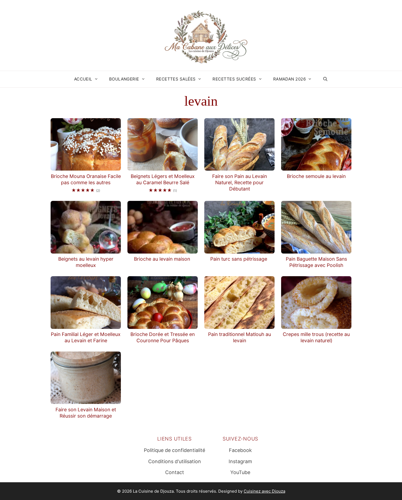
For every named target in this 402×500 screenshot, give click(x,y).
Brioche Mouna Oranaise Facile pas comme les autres (86, 179)
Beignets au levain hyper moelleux (85, 262)
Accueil (83, 79)
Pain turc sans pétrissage (239, 259)
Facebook (240, 450)
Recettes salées (176, 79)
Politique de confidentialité (174, 450)
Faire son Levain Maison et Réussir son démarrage (86, 413)
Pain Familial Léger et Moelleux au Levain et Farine (86, 337)
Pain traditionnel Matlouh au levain (239, 337)
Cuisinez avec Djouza (264, 491)
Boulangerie (124, 79)
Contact (174, 472)
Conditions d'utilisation (174, 461)
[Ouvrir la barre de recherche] (325, 79)
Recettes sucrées (234, 79)
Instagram (240, 461)
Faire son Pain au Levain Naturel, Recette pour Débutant (239, 182)
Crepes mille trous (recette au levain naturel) (316, 337)
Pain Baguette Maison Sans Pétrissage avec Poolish (316, 262)
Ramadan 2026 (289, 79)
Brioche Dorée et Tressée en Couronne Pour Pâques (162, 337)
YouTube (240, 472)
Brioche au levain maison (162, 259)
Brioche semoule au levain (316, 176)
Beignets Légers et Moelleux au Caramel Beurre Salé (163, 179)
